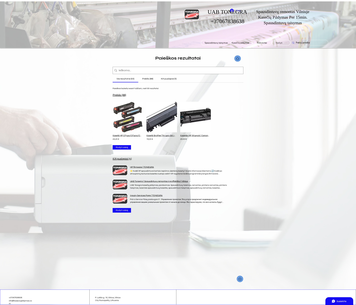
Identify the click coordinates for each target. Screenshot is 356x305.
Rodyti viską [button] (122, 147)
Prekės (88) (119, 95)
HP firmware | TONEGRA (142, 167)
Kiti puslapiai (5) (122, 158)
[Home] (237, 58)
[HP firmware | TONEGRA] (120, 170)
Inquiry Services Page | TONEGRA (146, 195)
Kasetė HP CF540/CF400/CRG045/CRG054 (127, 135)
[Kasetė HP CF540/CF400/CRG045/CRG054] (127, 117)
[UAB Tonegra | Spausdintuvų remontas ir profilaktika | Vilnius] (120, 184)
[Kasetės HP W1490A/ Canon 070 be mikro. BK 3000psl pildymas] (195, 117)
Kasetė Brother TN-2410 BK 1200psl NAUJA (161, 135)
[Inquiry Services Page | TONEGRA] (120, 199)
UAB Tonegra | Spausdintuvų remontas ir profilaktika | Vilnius (159, 181)
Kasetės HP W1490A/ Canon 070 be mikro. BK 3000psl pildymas (195, 135)
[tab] (125, 78)
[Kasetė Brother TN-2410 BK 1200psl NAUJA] (161, 117)
